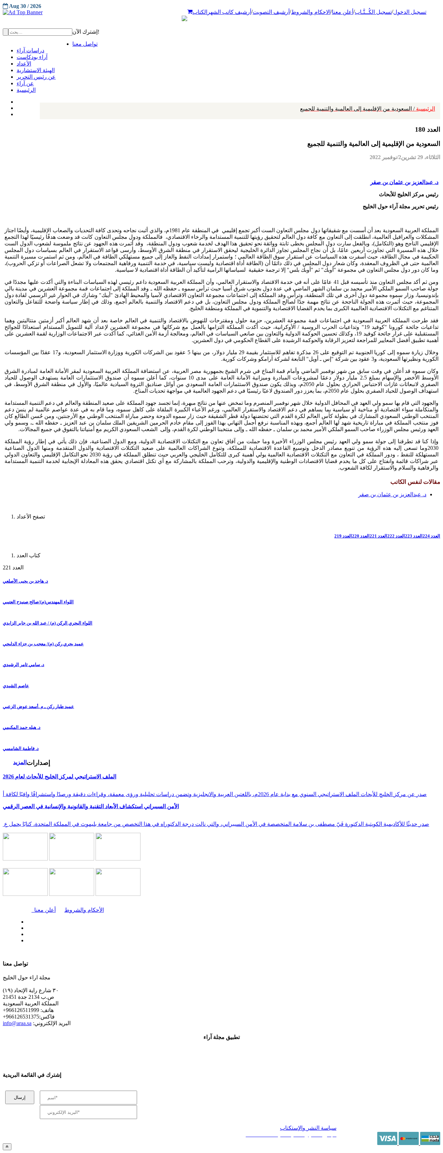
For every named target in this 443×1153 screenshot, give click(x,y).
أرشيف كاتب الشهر (229, 12)
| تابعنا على (128, 941)
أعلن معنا (342, 12)
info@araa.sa (17, 1023)
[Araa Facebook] (26, 920)
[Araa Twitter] (17, 106)
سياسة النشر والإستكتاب (308, 1128)
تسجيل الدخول (409, 12)
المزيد (20, 762)
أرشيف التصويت (271, 12)
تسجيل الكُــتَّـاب (373, 12)
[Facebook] (16, 100)
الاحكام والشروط (311, 12)
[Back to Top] (7, 1146)
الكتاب (199, 12)
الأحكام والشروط (84, 910)
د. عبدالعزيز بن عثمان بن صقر (404, 182)
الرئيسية (367, 109)
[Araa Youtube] (17, 112)
